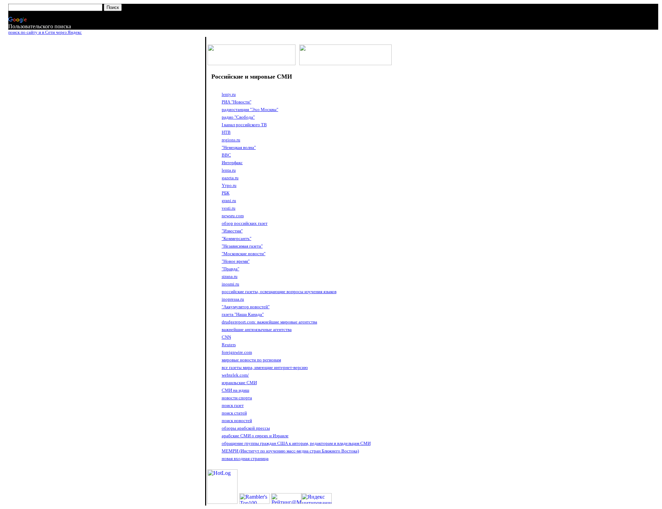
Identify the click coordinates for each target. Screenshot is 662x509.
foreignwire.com (237, 352)
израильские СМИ (239, 382)
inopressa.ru (233, 299)
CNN (226, 337)
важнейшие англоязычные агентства (257, 329)
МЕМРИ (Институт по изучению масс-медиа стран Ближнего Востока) (290, 450)
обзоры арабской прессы (246, 428)
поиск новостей (237, 420)
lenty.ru (229, 94)
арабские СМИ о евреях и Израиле (255, 435)
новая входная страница (245, 458)
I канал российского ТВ (244, 124)
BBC (226, 155)
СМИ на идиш (235, 390)
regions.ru (231, 139)
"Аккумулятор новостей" (246, 306)
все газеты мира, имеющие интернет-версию (265, 367)
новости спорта (237, 397)
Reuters (229, 344)
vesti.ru (228, 208)
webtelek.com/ (235, 375)
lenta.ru (229, 170)
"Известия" (232, 230)
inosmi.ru (230, 284)
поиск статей (234, 413)
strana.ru (230, 276)
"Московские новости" (243, 253)
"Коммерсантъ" (236, 238)
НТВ (226, 132)
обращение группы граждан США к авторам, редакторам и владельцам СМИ (296, 443)
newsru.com (233, 215)
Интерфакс (232, 162)
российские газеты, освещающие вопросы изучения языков (279, 291)
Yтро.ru (229, 185)
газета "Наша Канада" (243, 314)
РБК (226, 193)
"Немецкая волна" (239, 147)
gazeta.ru (230, 177)
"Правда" (230, 268)
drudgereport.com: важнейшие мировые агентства (269, 322)
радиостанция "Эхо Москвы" (250, 109)
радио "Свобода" (238, 117)
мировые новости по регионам (251, 359)
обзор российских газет (245, 223)
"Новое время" (236, 261)
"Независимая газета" (242, 246)
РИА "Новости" (236, 101)
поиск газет (233, 405)
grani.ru (229, 200)
